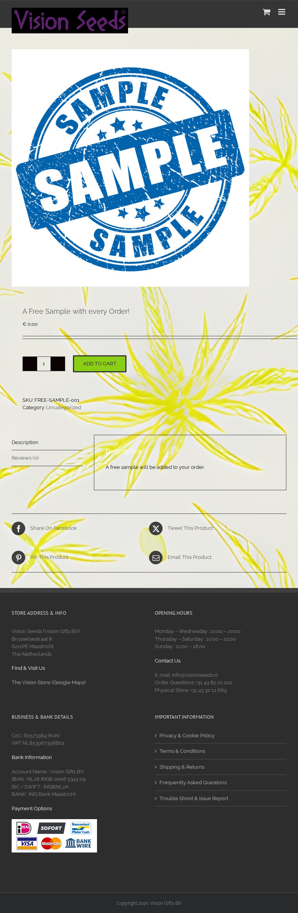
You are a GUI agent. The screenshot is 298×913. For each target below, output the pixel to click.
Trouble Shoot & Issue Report (193, 798)
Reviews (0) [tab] (25, 458)
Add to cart (99, 364)
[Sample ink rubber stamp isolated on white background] (149, 168)
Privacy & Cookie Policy (187, 735)
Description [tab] (25, 442)
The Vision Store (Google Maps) (48, 682)
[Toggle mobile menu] (282, 12)
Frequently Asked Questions (193, 782)
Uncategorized (63, 407)
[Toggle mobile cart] (266, 12)
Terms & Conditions (182, 751)
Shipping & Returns (181, 767)
